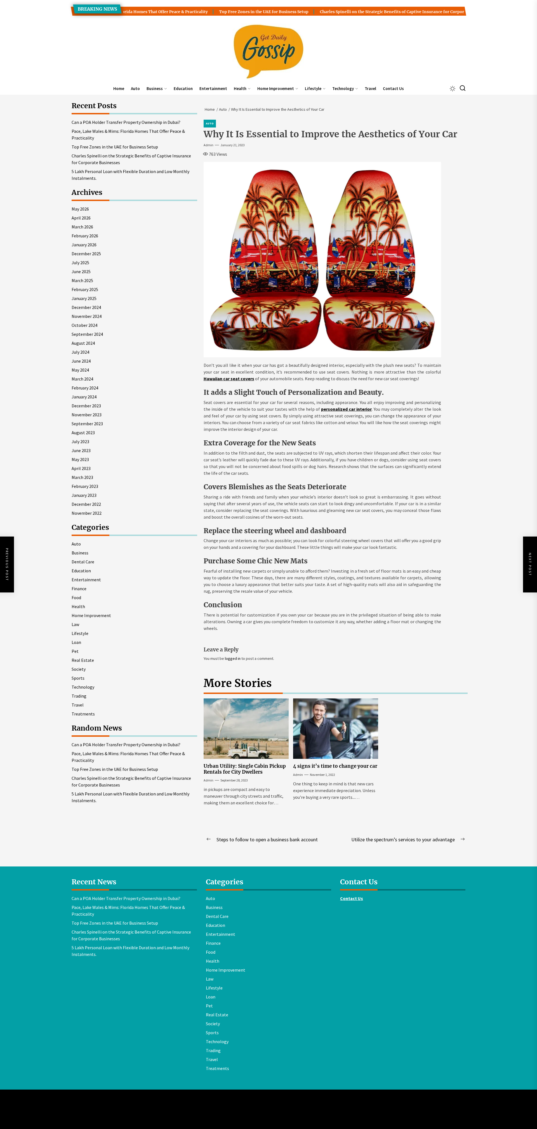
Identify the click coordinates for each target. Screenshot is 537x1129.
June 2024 (81, 361)
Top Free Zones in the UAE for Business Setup (233, 11)
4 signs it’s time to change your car (335, 766)
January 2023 (84, 495)
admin (208, 145)
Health (240, 88)
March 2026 (82, 227)
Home (118, 88)
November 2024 (87, 316)
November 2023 (87, 414)
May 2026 (80, 209)
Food (76, 597)
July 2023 (80, 441)
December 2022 (86, 504)
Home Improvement (275, 88)
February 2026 (85, 235)
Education (183, 88)
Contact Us (393, 88)
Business (155, 88)
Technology (343, 88)
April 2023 (81, 468)
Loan (76, 642)
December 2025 (86, 253)
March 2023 (82, 477)
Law (75, 624)
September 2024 (87, 334)
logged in (233, 658)
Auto (135, 88)
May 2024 (80, 370)
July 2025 (80, 262)
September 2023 (87, 423)
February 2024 (85, 388)
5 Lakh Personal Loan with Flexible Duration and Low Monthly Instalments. (130, 175)
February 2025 (85, 289)
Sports (78, 678)
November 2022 (87, 513)
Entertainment (213, 88)
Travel (370, 88)
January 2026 (84, 244)
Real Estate (83, 660)
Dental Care (83, 561)
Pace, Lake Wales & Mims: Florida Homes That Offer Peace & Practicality (128, 134)
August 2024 (83, 343)
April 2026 (81, 218)
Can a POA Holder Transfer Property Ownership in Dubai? (126, 122)
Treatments (83, 714)
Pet (75, 651)
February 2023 (85, 486)
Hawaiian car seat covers (229, 378)
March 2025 (82, 280)
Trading (79, 696)
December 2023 (86, 405)
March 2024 (82, 379)
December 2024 (86, 307)
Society (79, 669)
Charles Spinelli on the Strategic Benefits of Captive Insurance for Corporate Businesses (376, 11)
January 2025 (84, 298)
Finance (79, 588)
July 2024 (80, 352)
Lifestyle (313, 88)
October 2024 (84, 325)
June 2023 (81, 450)
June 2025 (81, 271)
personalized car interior (346, 409)
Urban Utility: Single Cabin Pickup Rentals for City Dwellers (245, 769)
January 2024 (84, 397)
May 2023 (80, 459)
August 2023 (83, 432)
